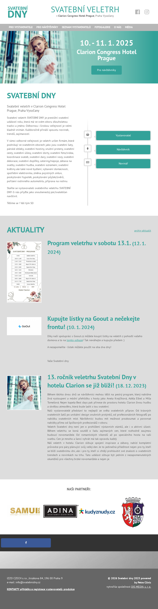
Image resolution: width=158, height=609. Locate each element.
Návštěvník (123, 149)
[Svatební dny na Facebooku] (137, 12)
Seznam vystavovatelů (76, 27)
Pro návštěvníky (47, 27)
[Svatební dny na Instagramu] (147, 12)
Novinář (123, 163)
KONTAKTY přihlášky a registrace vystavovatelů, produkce (41, 589)
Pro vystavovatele (21, 27)
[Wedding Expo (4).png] (24, 272)
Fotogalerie (102, 27)
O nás (117, 27)
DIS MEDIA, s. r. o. (141, 586)
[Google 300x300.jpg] (24, 393)
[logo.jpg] (24, 326)
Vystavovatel (123, 135)
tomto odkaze (75, 340)
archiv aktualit (142, 230)
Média (129, 27)
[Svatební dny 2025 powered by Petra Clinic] (24, 11)
